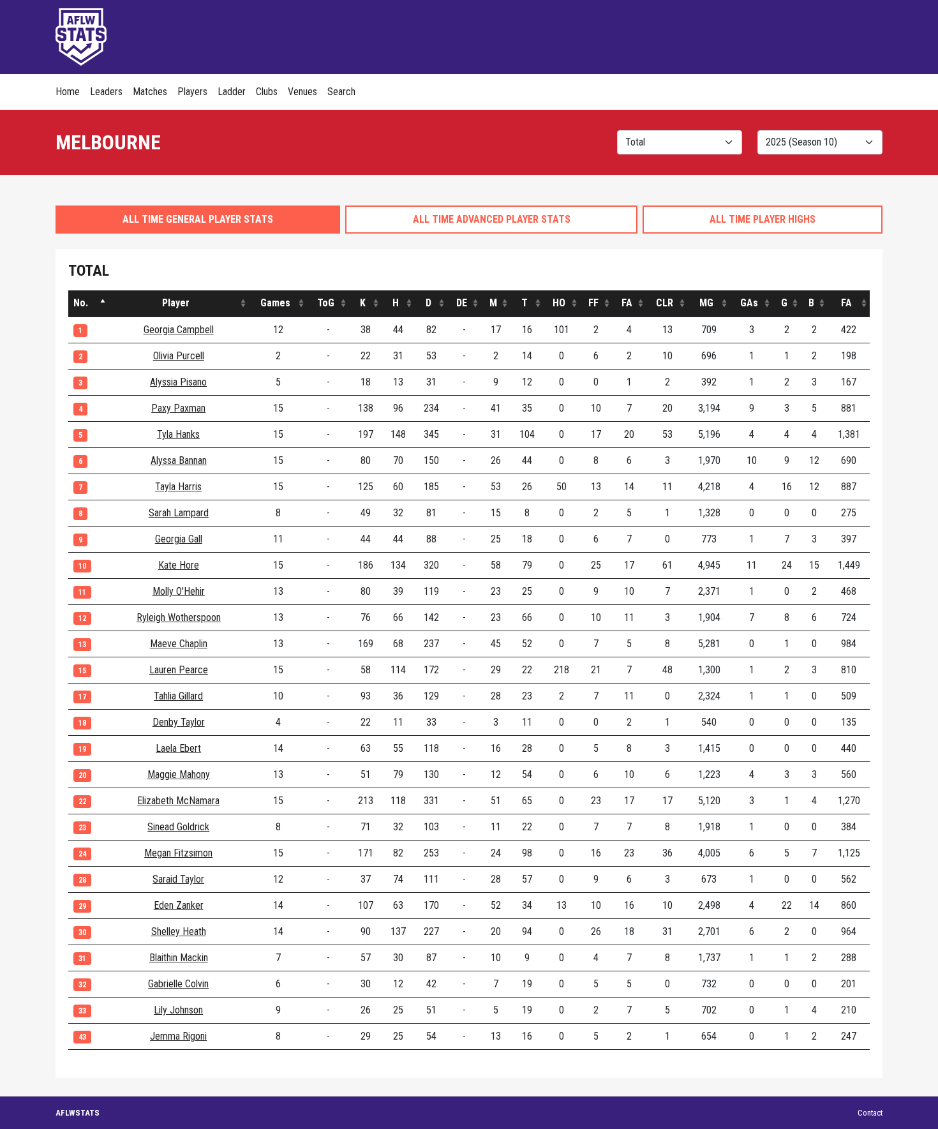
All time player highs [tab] (762, 219)
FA (627, 303)
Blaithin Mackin (178, 958)
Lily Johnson (178, 1010)
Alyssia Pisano (178, 382)
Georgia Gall (178, 539)
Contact (870, 1113)
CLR (664, 303)
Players (192, 92)
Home (68, 92)
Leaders (106, 92)
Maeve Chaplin (178, 644)
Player (176, 303)
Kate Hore (178, 565)
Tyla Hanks (178, 434)
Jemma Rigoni (178, 1036)
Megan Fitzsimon (178, 853)
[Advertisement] (650, 35)
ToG (325, 303)
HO (559, 303)
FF (593, 303)
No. (80, 303)
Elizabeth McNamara (178, 801)
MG (706, 303)
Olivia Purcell (178, 356)
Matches (150, 92)
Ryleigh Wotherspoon (179, 617)
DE (461, 303)
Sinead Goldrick (178, 827)
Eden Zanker (179, 905)
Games (275, 303)
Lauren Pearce (178, 670)
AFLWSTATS (78, 1113)
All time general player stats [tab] (198, 219)
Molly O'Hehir (179, 591)
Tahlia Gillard (178, 696)
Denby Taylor (179, 722)
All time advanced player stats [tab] (491, 219)
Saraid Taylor (178, 879)
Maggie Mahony (178, 774)
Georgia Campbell (179, 330)
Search (341, 92)
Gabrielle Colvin (178, 984)
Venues (302, 92)
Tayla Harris (178, 487)
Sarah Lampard (179, 513)
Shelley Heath (178, 931)
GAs (749, 303)
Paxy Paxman (178, 408)
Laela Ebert (178, 748)
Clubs (267, 92)
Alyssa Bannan (179, 460)
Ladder (232, 92)
